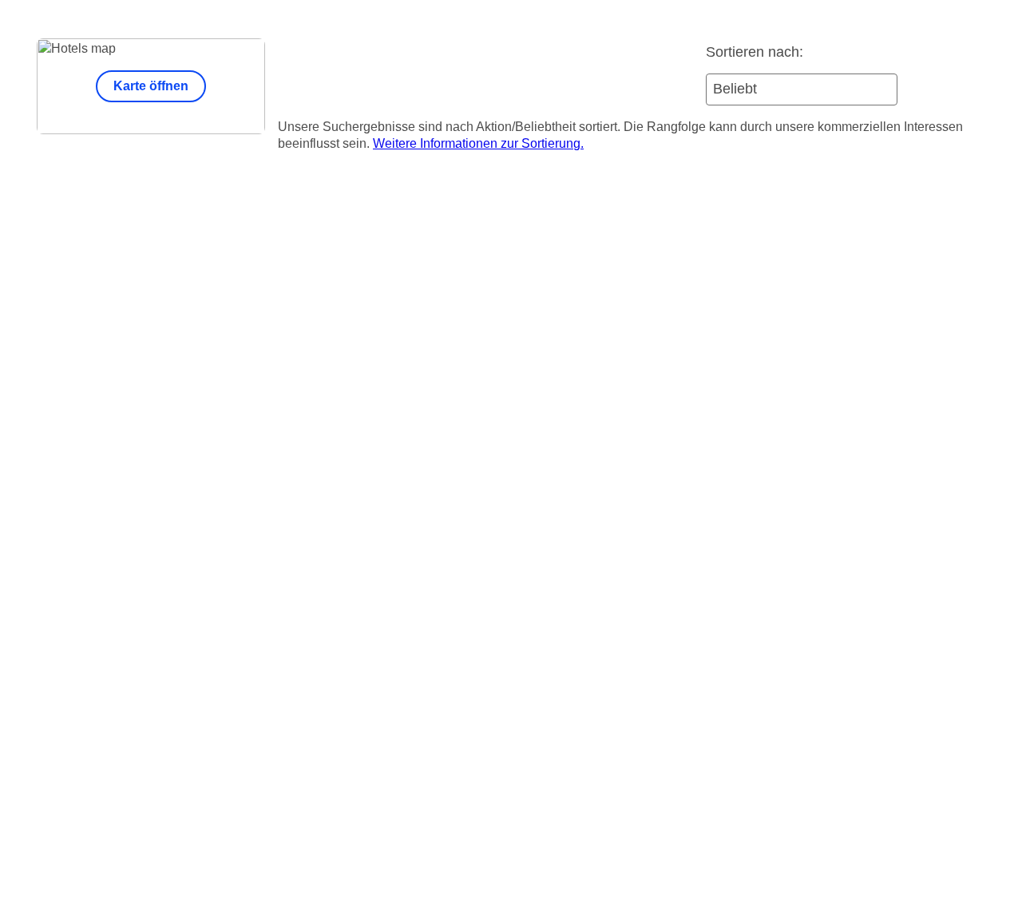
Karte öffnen (150, 86)
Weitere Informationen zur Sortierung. (478, 143)
